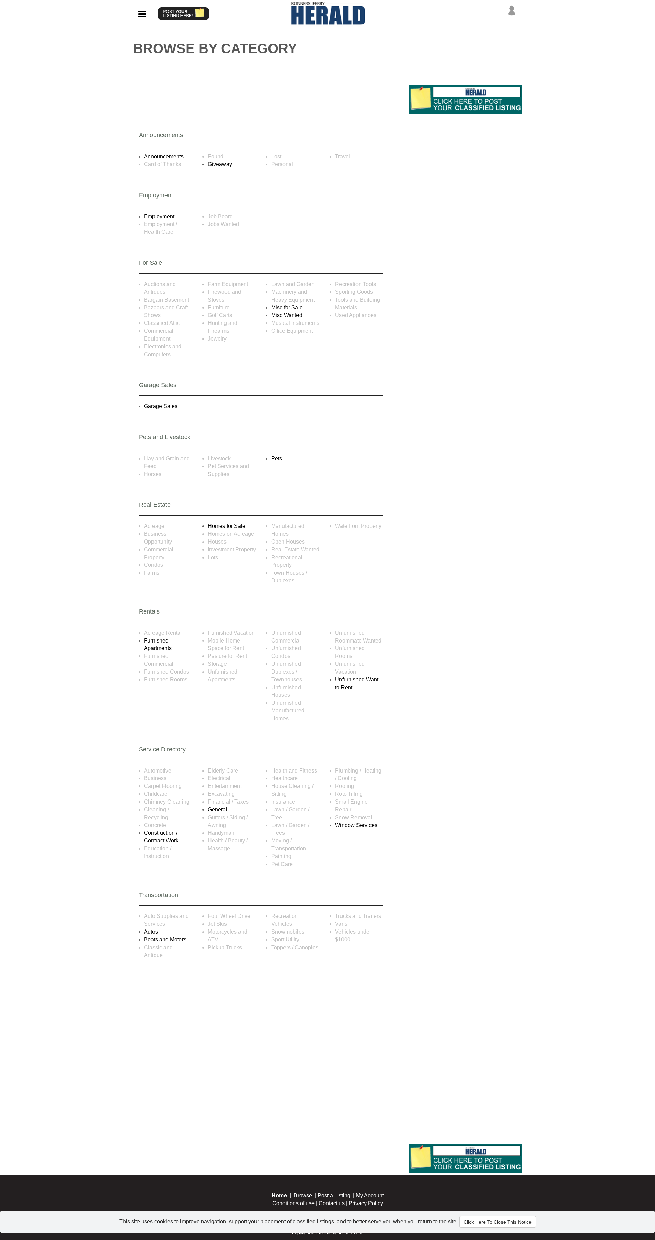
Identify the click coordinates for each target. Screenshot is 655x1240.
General (217, 809)
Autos (151, 932)
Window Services (356, 825)
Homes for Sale (226, 526)
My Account (370, 1195)
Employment (159, 216)
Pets (276, 458)
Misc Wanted (286, 315)
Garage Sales (160, 406)
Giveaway (220, 164)
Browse (303, 1195)
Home (279, 1195)
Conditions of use (293, 1203)
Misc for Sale (287, 308)
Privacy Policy (366, 1203)
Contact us (332, 1203)
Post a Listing (334, 1195)
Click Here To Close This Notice (498, 1222)
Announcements (164, 156)
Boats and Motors (165, 939)
